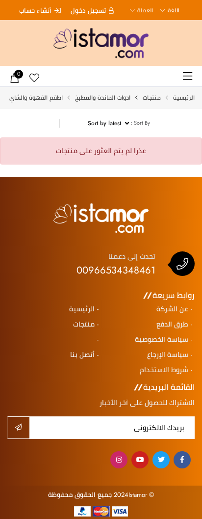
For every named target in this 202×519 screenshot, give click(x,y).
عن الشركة (172, 308)
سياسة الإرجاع (167, 354)
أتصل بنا (82, 354)
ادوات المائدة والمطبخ (102, 97)
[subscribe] (18, 427)
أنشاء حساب (35, 10)
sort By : (140, 123)
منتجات (152, 97)
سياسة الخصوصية (161, 339)
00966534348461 (115, 270)
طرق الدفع (172, 324)
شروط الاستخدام (164, 369)
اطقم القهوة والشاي (36, 97)
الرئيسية (184, 97)
